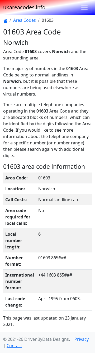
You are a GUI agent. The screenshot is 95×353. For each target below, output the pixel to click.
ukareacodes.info (24, 7)
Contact (14, 345)
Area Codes (24, 20)
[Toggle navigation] (84, 7)
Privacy (81, 339)
